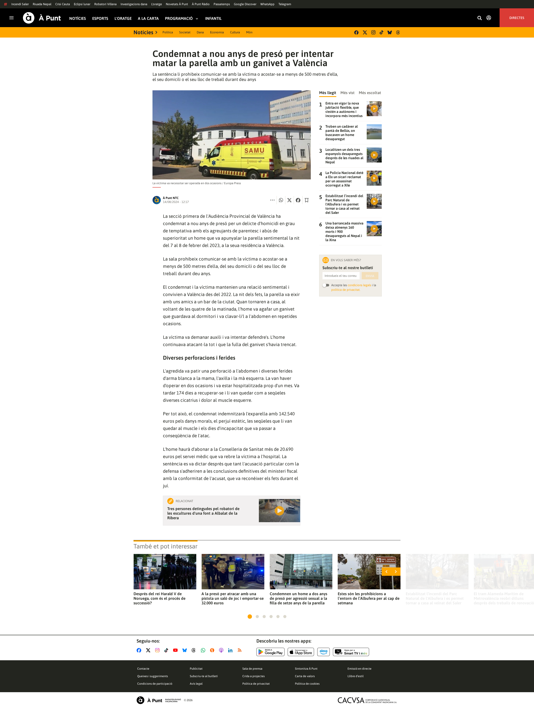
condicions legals (359, 285)
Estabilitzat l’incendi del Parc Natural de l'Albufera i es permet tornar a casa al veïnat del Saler (435, 598)
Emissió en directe (360, 668)
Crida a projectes (253, 676)
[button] (250, 616)
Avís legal (196, 683)
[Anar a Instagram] (158, 650)
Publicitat (196, 668)
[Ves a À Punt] (42, 18)
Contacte (143, 668)
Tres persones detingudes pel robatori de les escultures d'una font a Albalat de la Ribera (203, 513)
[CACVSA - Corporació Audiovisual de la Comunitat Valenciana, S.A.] (367, 700)
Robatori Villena (105, 4)
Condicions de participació (154, 683)
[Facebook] (356, 32)
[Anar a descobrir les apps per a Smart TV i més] (351, 652)
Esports (100, 18)
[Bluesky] (390, 32)
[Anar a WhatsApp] (204, 650)
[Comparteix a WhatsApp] (281, 200)
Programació (179, 18)
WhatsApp (267, 4)
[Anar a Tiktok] (167, 650)
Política (167, 32)
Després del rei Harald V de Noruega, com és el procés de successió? (159, 598)
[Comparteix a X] (289, 200)
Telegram (284, 4)
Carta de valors (305, 676)
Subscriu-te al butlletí (204, 676)
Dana (200, 32)
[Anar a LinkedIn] (231, 650)
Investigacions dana (134, 4)
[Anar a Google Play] (270, 652)
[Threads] (398, 32)
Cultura (235, 32)
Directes (516, 18)
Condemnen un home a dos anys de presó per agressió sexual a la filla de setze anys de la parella (298, 598)
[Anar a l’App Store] (301, 652)
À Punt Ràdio (201, 4)
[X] (365, 32)
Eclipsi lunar (82, 4)
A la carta (148, 18)
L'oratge (156, 4)
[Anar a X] (149, 650)
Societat (184, 32)
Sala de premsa (252, 668)
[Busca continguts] (479, 18)
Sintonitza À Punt (306, 668)
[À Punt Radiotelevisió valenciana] (159, 700)
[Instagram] (373, 32)
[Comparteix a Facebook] (298, 200)
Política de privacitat (256, 683)
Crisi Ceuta (62, 4)
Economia (217, 32)
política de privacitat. (345, 289)
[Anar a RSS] (240, 650)
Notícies (77, 18)
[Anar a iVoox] (213, 650)
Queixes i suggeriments (152, 676)
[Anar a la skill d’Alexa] (323, 652)
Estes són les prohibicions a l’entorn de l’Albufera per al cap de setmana (368, 598)
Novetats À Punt (177, 4)
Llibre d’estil (356, 676)
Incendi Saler (20, 4)
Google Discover (245, 4)
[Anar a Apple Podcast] (222, 650)
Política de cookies (307, 683)
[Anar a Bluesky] (186, 650)
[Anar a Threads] (195, 650)
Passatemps (222, 4)
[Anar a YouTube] (176, 650)
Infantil (213, 18)
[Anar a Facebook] (140, 650)
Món (249, 32)
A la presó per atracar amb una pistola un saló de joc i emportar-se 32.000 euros (233, 598)
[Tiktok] (381, 32)
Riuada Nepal (42, 4)
